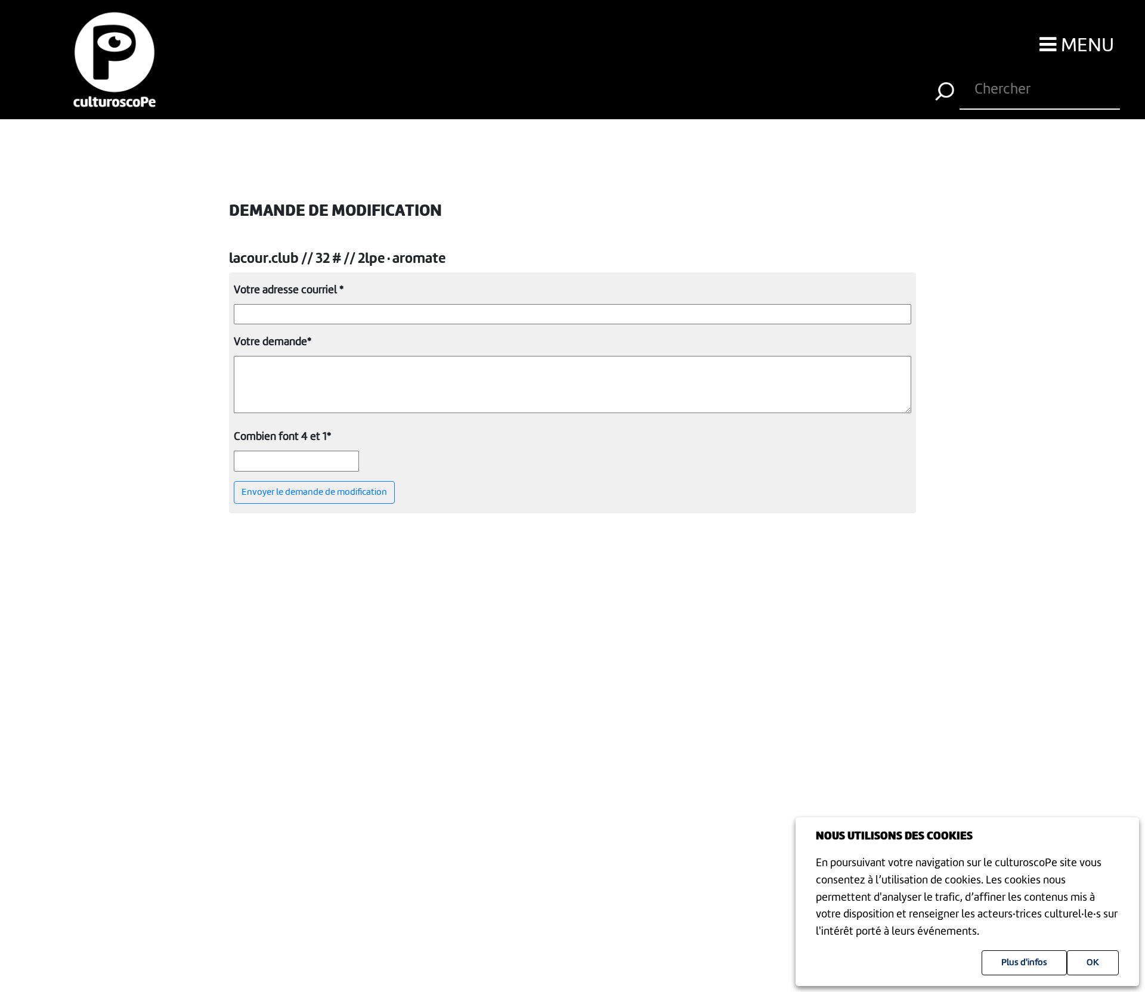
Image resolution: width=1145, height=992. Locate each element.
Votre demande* (272, 342)
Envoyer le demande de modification (314, 492)
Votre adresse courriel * (289, 290)
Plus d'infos (1024, 963)
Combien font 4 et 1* (282, 437)
